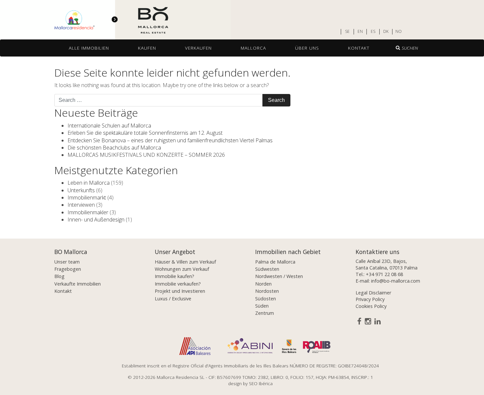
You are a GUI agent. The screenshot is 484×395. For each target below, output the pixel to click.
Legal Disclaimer (373, 293)
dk (386, 31)
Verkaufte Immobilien (77, 284)
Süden (262, 306)
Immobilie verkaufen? (178, 284)
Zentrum (264, 313)
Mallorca (253, 48)
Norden (263, 284)
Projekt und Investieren (180, 291)
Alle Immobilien (89, 48)
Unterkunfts (81, 190)
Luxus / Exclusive (173, 298)
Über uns (307, 48)
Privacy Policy (370, 299)
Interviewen (81, 204)
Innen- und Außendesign (95, 219)
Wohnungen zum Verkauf (182, 269)
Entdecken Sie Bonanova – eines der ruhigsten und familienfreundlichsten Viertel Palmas (170, 140)
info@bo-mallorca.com (395, 281)
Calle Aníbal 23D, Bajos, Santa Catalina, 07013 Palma (386, 264)
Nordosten (267, 291)
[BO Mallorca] (115, 20)
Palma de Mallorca (275, 262)
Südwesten (267, 269)
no (398, 31)
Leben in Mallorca (88, 182)
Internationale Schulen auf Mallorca (109, 125)
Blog (59, 276)
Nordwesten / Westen (279, 276)
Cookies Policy (371, 306)
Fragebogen (67, 269)
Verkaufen (198, 48)
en (360, 31)
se (347, 31)
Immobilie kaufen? (174, 276)
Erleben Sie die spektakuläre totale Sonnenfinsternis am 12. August (145, 132)
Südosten (265, 298)
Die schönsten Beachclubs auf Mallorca (114, 147)
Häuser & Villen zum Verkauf (185, 262)
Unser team (67, 262)
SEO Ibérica (261, 383)
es (373, 31)
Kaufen (147, 48)
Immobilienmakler (87, 212)
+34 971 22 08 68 (384, 274)
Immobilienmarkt (86, 197)
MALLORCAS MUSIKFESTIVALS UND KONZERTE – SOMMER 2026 (146, 154)
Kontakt (358, 48)
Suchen (410, 48)
